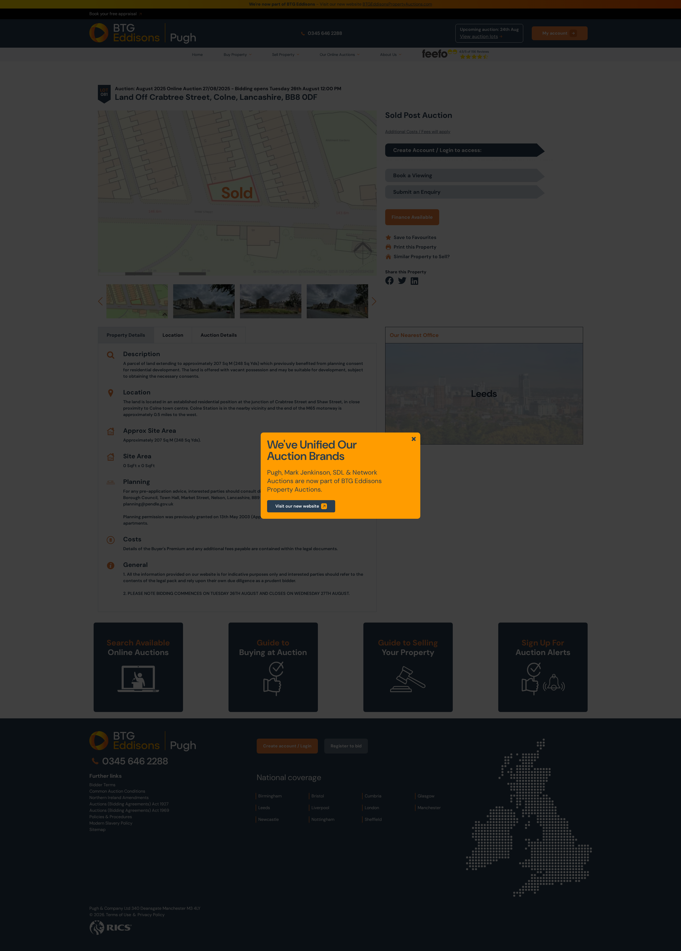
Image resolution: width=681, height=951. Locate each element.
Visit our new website (297, 506)
